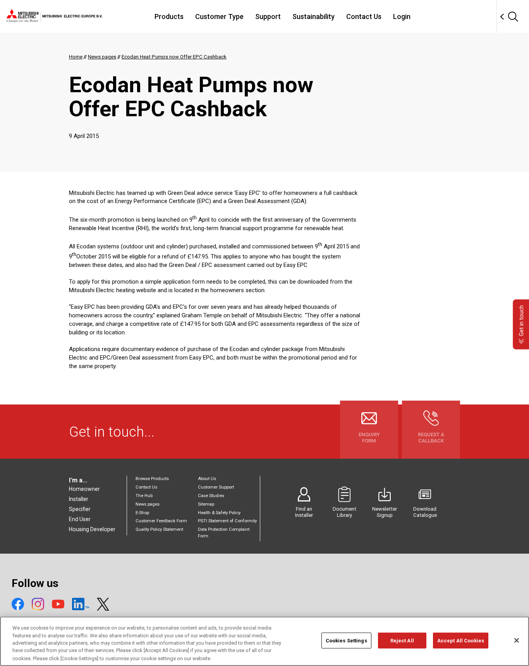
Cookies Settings (346, 641)
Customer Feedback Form (161, 520)
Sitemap (206, 504)
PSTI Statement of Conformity (227, 520)
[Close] (516, 640)
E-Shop (142, 512)
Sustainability (313, 16)
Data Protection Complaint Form (223, 532)
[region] (264, 641)
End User (80, 519)
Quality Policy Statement (159, 529)
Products (169, 16)
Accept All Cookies (460, 641)
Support (268, 16)
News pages (148, 504)
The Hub (144, 495)
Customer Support (216, 487)
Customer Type (219, 16)
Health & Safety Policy (219, 512)
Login (401, 16)
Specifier (80, 509)
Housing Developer (92, 529)
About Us (207, 478)
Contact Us (363, 16)
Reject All (402, 641)
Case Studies (211, 495)
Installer (78, 499)
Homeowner (84, 489)
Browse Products (152, 478)
